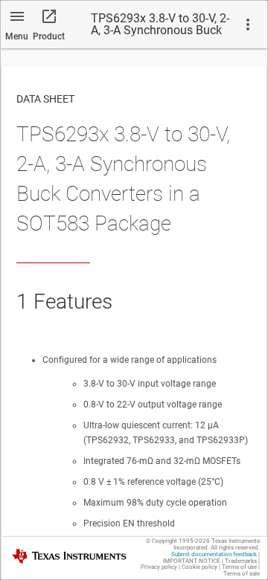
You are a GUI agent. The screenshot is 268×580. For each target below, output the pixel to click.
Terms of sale (241, 573)
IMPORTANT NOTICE (191, 561)
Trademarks (241, 561)
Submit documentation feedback (214, 554)
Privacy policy (159, 567)
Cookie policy (199, 567)
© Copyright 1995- (178, 541)
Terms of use (239, 567)
